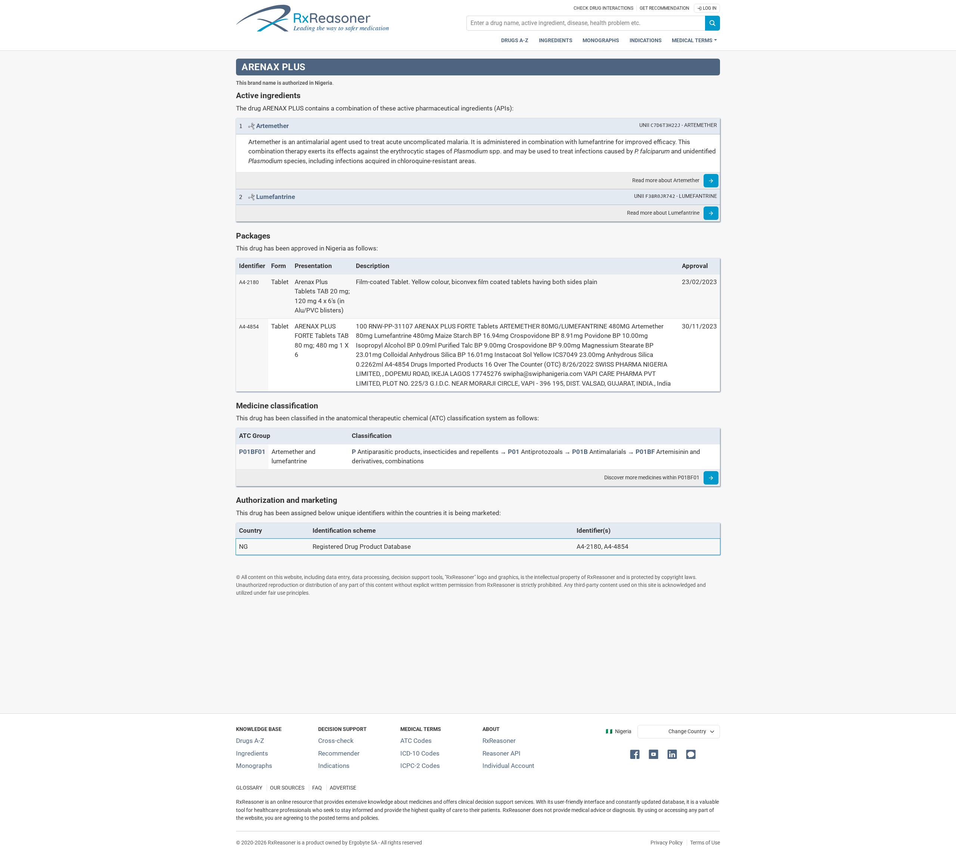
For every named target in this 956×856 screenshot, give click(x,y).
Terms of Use (705, 843)
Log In (709, 8)
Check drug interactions (603, 8)
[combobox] (585, 23)
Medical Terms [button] (692, 40)
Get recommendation (664, 8)
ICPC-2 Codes (420, 765)
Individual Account (508, 765)
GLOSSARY (249, 788)
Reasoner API (501, 753)
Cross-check (336, 740)
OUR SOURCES (287, 788)
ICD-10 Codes (420, 753)
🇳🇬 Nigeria (618, 731)
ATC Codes (416, 740)
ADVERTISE (343, 788)
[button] (636, 753)
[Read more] (711, 180)
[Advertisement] (460, 655)
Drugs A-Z (514, 40)
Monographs (601, 40)
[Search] (712, 23)
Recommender (339, 753)
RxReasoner (499, 740)
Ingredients (555, 40)
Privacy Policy (667, 843)
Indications (646, 40)
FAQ (317, 788)
